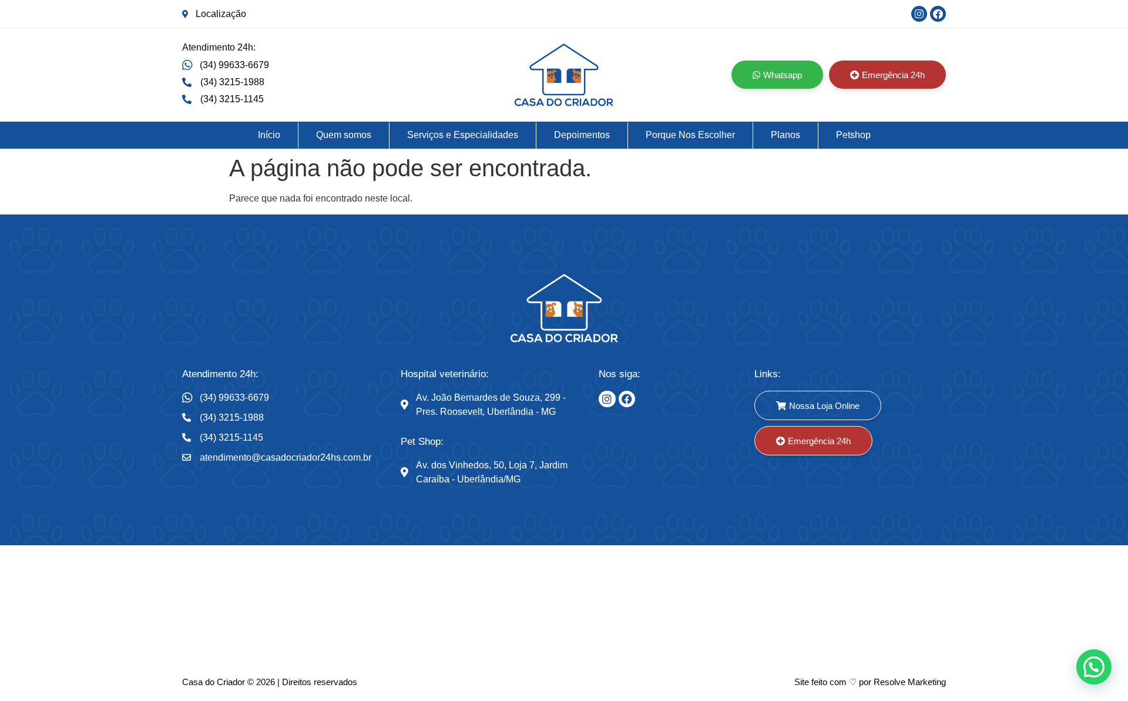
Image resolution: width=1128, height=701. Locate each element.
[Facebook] (938, 14)
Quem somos (343, 135)
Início (269, 135)
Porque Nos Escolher (690, 135)
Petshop (853, 135)
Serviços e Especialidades (462, 135)
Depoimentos (582, 135)
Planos (785, 135)
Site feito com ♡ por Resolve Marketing (870, 682)
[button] (1094, 667)
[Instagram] (919, 14)
